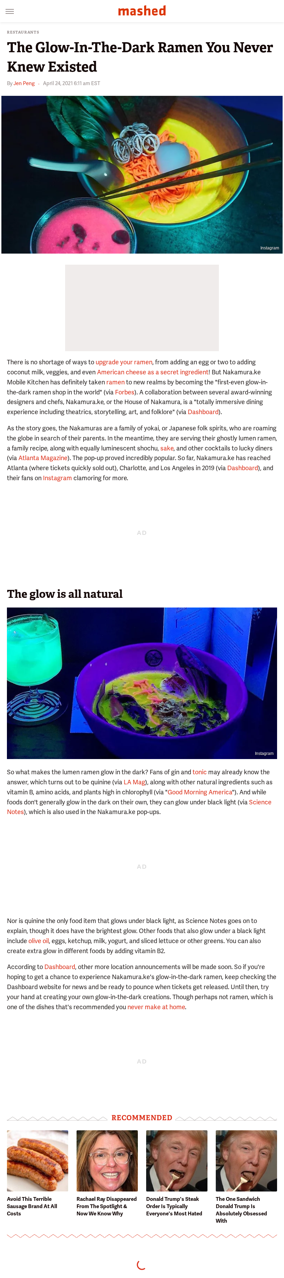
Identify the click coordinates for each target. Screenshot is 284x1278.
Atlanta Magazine (43, 458)
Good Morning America (200, 792)
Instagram (269, 248)
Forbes (124, 392)
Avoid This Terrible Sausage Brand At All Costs (32, 1206)
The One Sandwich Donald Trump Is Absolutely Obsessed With (241, 1210)
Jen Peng (24, 83)
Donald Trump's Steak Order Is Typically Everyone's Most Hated (174, 1206)
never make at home (156, 1007)
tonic (200, 772)
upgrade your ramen (124, 362)
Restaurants (23, 32)
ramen (115, 382)
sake (167, 448)
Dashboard (203, 412)
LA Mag (134, 782)
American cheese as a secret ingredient (152, 372)
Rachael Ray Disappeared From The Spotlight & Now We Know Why (107, 1206)
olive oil (38, 941)
